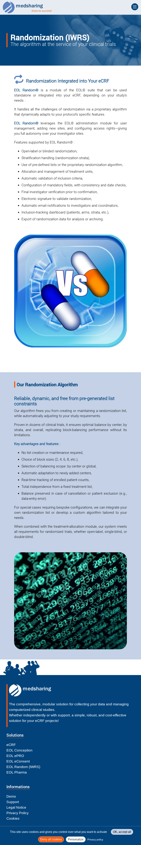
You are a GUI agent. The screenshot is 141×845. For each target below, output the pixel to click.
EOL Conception (19, 750)
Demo (11, 796)
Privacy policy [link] (95, 839)
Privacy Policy (17, 813)
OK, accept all (122, 831)
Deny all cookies (51, 839)
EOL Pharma (16, 772)
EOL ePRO (15, 756)
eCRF (11, 745)
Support (12, 802)
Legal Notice (16, 807)
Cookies (12, 818)
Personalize (76, 839)
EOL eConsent (18, 761)
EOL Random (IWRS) (23, 767)
